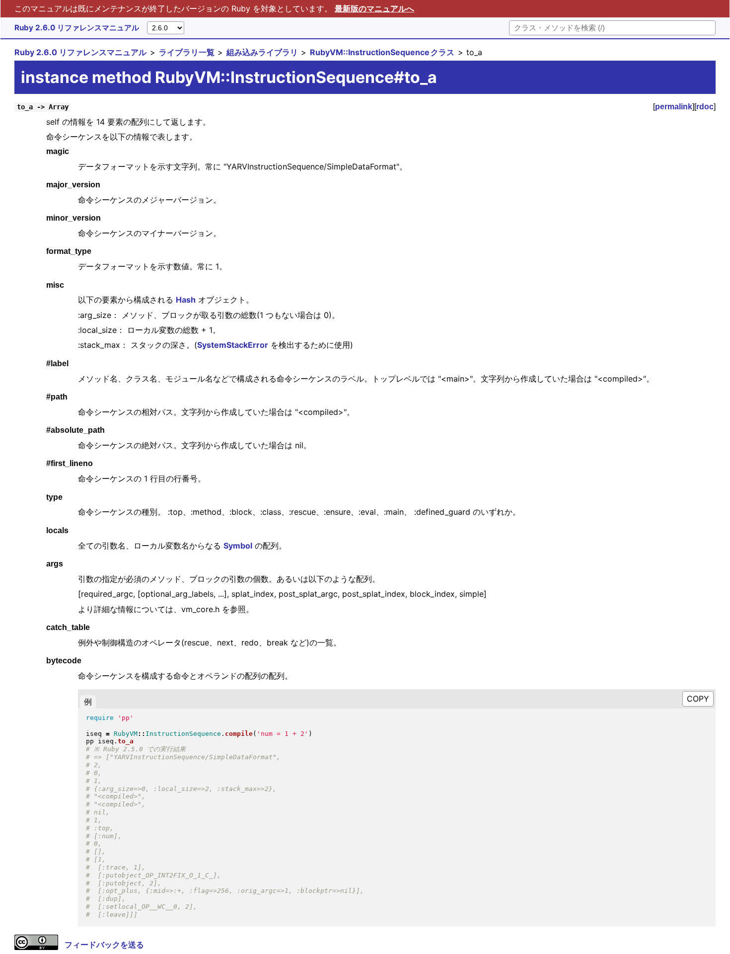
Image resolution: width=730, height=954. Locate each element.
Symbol (237, 546)
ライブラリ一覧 (187, 52)
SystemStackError (232, 345)
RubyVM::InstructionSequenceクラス (382, 52)
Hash (186, 300)
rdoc (705, 106)
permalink (673, 106)
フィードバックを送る (104, 945)
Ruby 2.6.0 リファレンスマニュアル (76, 27)
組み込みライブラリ (262, 52)
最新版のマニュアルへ (374, 8)
